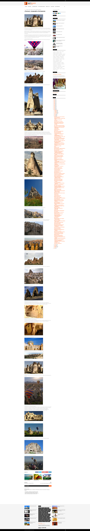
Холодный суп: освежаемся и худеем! (59, 173)
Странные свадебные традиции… (59, 156)
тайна (61, 67)
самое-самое (59, 66)
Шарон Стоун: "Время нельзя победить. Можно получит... (59, 221)
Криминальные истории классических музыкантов (59, 43)
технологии (54, 68)
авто (62, 51)
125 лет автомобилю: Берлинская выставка (58, 123)
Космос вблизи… (56, 128)
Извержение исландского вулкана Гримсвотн (59, 200)
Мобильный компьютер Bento (58, 235)
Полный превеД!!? (56, 165)
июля (55, 114)
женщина (59, 55)
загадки (54, 56)
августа (55, 113)
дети (54, 55)
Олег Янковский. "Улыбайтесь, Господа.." (58, 181)
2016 (54, 105)
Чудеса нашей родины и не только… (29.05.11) (59, 144)
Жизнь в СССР (48, 6)
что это (44, 521)
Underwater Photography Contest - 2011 (59, 136)
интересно (54, 57)
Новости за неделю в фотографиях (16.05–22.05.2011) (59, 219)
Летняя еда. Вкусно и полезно (58, 121)
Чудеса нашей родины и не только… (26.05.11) (59, 188)
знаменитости (61, 56)
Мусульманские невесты (57, 228)
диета (56, 55)
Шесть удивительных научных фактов (59, 138)
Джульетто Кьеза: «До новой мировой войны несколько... (59, 191)
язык (49, 521)
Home (25, 9)
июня (55, 115)
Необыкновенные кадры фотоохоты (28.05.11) (59, 162)
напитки (46, 515)
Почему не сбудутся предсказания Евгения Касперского (60, 40)
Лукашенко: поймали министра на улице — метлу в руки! (59, 161)
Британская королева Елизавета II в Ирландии (59, 230)
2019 (54, 102)
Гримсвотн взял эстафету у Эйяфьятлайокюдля (58, 215)
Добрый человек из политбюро (58, 155)
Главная (25, 0)
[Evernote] (59, 13)
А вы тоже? (55, 124)
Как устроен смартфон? (57, 185)
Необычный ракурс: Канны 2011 (58, 232)
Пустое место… (56, 217)
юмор (46, 521)
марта (55, 245)
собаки (63, 66)
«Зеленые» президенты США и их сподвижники (58, 142)
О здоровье (52, 6)
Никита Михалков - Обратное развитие (59, 148)
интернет (58, 57)
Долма (55, 146)
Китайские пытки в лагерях (58, 158)
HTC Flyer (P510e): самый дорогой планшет (58, 134)
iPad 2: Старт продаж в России (58, 149)
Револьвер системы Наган (58, 243)
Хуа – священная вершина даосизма (59, 125)
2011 (54, 109)
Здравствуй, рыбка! (57, 207)
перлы (62, 62)
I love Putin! (55, 120)
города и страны (28, 9)
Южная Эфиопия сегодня (57, 137)
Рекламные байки (56, 147)
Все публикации (57, 6)
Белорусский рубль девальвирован (59, 210)
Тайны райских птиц (36, 480)
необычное (54, 62)
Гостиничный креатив (57, 169)
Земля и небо (56, 209)
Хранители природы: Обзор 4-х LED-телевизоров (59, 206)
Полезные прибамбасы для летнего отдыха (59, 204)
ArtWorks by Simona (57, 129)
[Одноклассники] (54, 13)
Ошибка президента (57, 117)
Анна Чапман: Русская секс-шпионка (59, 116)
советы (54, 67)
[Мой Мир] (55, 13)
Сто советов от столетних (57, 74)
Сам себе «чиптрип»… (57, 214)
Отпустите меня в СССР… (57, 195)
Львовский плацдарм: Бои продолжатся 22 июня (59, 238)
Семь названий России (59, 34)
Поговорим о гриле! (57, 242)
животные (63, 55)
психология (48, 517)
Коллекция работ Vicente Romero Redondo (58, 160)
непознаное (58, 62)
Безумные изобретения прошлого (60, 37)
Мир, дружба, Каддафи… (57, 141)
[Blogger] (57, 13)
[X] (56, 13)
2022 (54, 100)
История (54, 51)
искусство (62, 57)
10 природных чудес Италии (46, 480)
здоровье (57, 56)
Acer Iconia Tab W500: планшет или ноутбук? (59, 154)
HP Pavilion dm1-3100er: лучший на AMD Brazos (59, 118)
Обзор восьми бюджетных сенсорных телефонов (59, 241)
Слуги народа (56, 211)
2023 (54, 99)
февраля (55, 246)
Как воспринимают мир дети (61, 518)
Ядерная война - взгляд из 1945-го (59, 122)
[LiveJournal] (58, 13)
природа (32, 9)
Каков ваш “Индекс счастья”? (58, 168)
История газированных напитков (58, 199)
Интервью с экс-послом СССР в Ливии (59, 126)
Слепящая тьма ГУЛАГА (57, 178)
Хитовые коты (56, 130)
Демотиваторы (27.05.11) (57, 172)
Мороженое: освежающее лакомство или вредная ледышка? (59, 186)
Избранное (29, 6)
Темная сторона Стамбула (57, 197)
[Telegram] (60, 13)
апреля (55, 244)
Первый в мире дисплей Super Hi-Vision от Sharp (59, 237)
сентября (55, 112)
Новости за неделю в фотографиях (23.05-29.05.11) (59, 139)
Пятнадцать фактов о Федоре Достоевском (58, 226)
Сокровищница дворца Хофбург (58, 233)
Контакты (30, 0)
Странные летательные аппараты (59, 174)
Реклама (28, 0)
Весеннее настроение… (57, 175)
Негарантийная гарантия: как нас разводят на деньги (59, 177)
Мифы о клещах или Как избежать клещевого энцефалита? (59, 240)
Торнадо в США (56, 194)
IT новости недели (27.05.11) (58, 167)
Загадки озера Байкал (27, 480)
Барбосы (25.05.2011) (57, 196)
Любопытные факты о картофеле (60, 20)
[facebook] (65, 0)
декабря (55, 110)
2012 (54, 108)
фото (60, 68)
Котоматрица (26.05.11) (57, 182)
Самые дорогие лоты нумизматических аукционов (59, 164)
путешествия (55, 66)
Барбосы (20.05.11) (56, 234)
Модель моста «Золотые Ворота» (58, 184)
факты (58, 68)
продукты (45, 517)
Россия (57, 51)
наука (60, 61)
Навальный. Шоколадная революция (59, 143)
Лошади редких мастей (59, 31)
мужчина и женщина (56, 61)
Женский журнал (34, 6)
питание (48, 516)
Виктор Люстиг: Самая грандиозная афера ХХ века (59, 127)
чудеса (63, 68)
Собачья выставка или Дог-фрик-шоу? (59, 140)
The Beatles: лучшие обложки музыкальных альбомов (58, 152)
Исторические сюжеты (41, 6)
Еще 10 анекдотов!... (55, 92)
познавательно (41, 517)
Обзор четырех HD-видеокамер (58, 222)
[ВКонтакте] (53, 13)
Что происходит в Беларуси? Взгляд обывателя (59, 183)
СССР (60, 51)
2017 (54, 104)
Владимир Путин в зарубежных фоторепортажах (58, 135)
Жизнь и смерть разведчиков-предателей (58, 208)
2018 (54, 103)
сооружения (58, 67)
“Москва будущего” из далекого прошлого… (58, 166)
